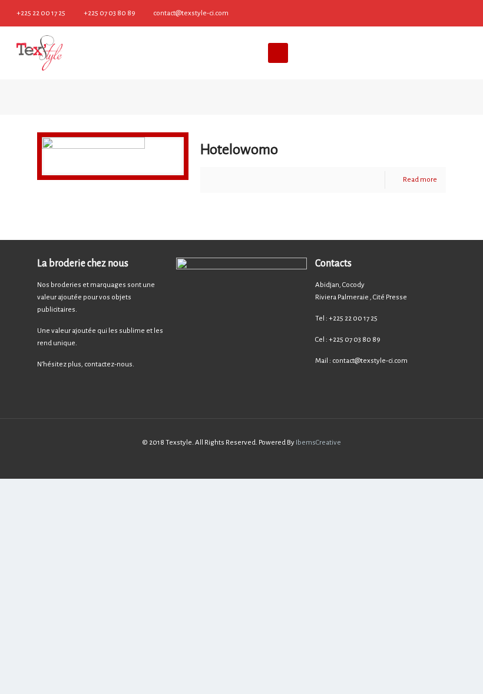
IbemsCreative (318, 442)
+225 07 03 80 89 (109, 13)
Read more (420, 179)
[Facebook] (472, 12)
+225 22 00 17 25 (40, 13)
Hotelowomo (239, 149)
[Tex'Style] (39, 52)
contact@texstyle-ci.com (191, 13)
